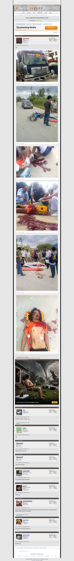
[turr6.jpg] (37, 323)
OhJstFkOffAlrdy (27, 501)
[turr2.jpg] (37, 114)
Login (34, 12)
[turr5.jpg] (37, 262)
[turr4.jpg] (37, 206)
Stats (50, 12)
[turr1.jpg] (37, 66)
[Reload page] (16, 15)
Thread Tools (55, 32)
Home (24, 12)
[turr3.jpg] (37, 162)
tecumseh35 (26, 471)
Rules (46, 12)
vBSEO (41, 560)
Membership (40, 12)
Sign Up (28, 12)
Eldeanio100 (19, 443)
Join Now (50, 27)
